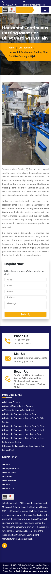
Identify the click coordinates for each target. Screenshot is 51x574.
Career (7, 484)
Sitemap (8, 476)
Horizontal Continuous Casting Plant (20, 414)
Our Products (25, 47)
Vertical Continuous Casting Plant (19, 410)
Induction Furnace (12, 402)
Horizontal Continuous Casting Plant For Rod (24, 430)
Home (11, 47)
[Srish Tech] (8, 496)
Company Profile (11, 468)
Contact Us (9, 488)
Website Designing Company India (32, 571)
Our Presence (10, 480)
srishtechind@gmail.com (26, 358)
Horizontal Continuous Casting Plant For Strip (24, 426)
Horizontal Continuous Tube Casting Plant (22, 434)
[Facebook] (4, 547)
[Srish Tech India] (9, 9)
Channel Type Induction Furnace (18, 406)
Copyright (7, 565)
